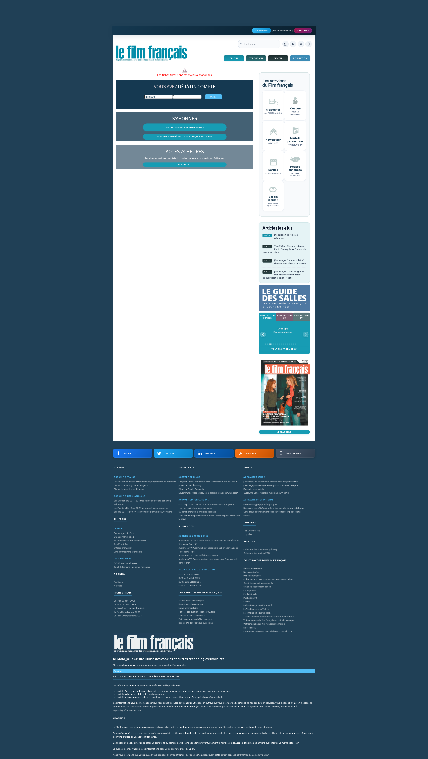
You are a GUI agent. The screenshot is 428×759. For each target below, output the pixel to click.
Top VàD (247, 534)
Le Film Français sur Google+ (257, 613)
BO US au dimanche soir (125, 563)
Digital (278, 58)
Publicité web (250, 594)
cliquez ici (184, 164)
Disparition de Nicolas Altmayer (281, 236)
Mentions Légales (252, 575)
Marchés (118, 585)
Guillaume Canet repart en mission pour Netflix (266, 493)
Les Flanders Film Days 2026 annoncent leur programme (141, 508)
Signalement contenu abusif (257, 586)
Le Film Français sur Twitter (256, 609)
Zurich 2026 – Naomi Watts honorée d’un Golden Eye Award (143, 512)
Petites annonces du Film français (195, 619)
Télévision (256, 58)
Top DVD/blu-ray (251, 530)
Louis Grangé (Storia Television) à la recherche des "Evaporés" (208, 493)
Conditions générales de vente (258, 583)
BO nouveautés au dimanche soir (130, 540)
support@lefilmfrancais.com (127, 710)
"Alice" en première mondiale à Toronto (197, 512)
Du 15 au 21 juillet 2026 (189, 578)
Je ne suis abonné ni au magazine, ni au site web (184, 137)
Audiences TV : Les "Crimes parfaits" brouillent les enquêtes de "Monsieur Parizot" (209, 542)
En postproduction (283, 330)
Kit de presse (249, 590)
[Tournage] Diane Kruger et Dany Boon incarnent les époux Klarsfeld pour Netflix (283, 274)
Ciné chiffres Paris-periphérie (128, 552)
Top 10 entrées (121, 544)
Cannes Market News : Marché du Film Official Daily (267, 631)
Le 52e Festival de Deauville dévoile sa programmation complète (145, 481)
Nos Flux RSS (249, 627)
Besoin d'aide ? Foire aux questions (196, 623)
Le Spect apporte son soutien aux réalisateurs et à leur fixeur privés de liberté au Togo (208, 483)
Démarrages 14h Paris (124, 533)
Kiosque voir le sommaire (191, 604)
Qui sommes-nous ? (253, 568)
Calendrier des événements (192, 615)
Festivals (118, 582)
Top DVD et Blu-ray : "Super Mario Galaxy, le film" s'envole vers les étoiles (284, 249)
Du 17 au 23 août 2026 (124, 601)
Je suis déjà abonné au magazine (185, 127)
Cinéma (234, 58)
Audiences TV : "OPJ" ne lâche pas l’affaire (198, 555)
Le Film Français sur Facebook (258, 605)
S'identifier (261, 30)
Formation (300, 58)
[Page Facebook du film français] (293, 44)
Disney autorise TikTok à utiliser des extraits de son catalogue (273, 508)
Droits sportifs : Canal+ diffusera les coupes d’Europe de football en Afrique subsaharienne (206, 506)
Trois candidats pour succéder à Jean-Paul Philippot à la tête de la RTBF (209, 517)
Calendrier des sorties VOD (256, 553)
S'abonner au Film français (191, 600)
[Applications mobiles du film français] (308, 44)
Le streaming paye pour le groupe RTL (261, 504)
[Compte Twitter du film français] (301, 44)
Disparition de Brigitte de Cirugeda (131, 485)
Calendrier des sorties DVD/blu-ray (260, 549)
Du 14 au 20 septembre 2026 (128, 615)
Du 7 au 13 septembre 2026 (127, 612)
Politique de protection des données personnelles (268, 579)
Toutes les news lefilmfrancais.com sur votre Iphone (268, 616)
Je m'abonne (284, 432)
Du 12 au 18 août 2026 (189, 574)
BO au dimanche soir (124, 537)
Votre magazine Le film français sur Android (264, 624)
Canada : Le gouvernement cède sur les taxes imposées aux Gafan (271, 514)
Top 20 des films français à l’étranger (132, 567)
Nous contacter (251, 572)
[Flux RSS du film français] (285, 44)
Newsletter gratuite (188, 608)
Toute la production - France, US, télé (197, 612)
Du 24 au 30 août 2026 (125, 604)
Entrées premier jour (123, 548)
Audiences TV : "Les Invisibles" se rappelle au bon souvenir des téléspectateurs (208, 550)
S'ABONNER (303, 30)
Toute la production (284, 349)
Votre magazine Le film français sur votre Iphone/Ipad (269, 620)
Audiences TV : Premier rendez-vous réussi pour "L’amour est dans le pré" (208, 561)
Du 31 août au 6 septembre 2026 (129, 608)
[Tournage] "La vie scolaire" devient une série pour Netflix (285, 262)
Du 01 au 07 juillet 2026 (190, 585)
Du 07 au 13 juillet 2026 (190, 582)
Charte (246, 601)
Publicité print (250, 598)
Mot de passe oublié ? (282, 30)
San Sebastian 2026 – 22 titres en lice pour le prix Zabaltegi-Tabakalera (143, 502)
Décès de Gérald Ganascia (191, 489)
